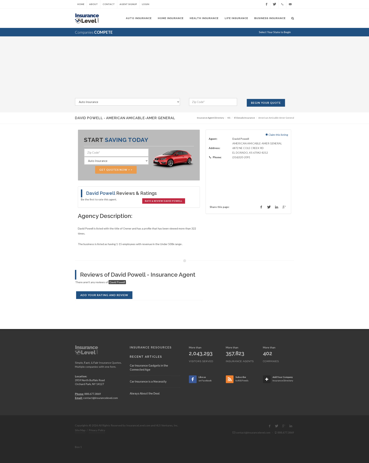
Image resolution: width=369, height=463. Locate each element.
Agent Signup (128, 4)
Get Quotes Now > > (115, 169)
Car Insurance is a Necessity (148, 381)
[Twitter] (274, 4)
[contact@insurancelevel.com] (290, 4)
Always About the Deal (145, 393)
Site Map (80, 430)
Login (145, 4)
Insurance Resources (151, 347)
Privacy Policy (97, 430)
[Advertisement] (184, 69)
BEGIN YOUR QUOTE (266, 102)
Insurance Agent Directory (210, 117)
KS (229, 117)
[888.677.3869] (282, 4)
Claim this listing (278, 134)
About (93, 4)
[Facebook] (266, 4)
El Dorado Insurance (244, 117)
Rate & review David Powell (163, 201)
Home (80, 4)
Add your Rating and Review (104, 295)
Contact (109, 4)
